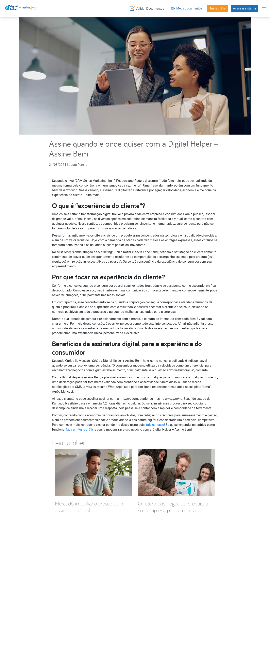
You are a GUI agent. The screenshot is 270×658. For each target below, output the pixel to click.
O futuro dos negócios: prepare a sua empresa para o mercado (173, 507)
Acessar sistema (244, 8)
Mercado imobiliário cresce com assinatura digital (89, 507)
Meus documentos (188, 8)
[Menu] (264, 7)
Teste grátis (218, 8)
